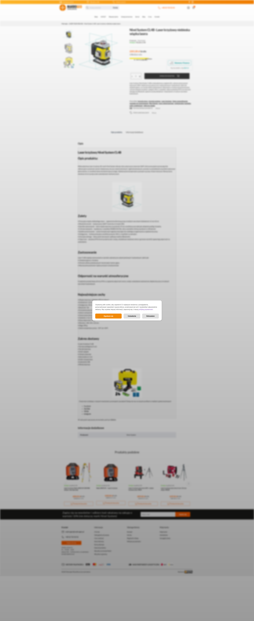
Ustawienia (132, 316)
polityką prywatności (146, 309)
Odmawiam (150, 316)
